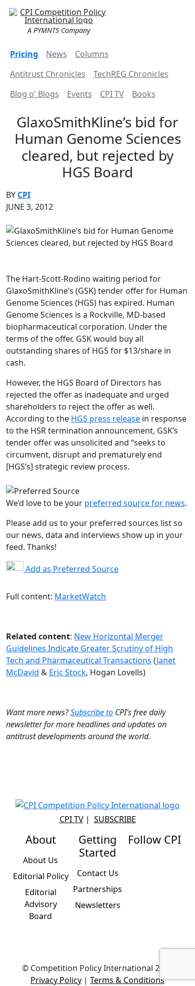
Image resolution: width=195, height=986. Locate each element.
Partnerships (97, 889)
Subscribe (115, 819)
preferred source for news (134, 502)
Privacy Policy (56, 980)
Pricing (24, 53)
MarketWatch (80, 596)
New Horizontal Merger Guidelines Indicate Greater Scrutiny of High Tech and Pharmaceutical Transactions (89, 648)
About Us (40, 860)
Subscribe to (91, 712)
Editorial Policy (40, 876)
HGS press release (105, 418)
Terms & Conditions (127, 980)
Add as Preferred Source (71, 568)
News (56, 53)
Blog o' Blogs (34, 93)
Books (144, 93)
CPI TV (112, 93)
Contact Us (97, 873)
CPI (24, 194)
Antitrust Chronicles (48, 73)
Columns (91, 53)
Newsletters (97, 905)
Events (79, 93)
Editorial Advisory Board (40, 904)
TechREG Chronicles (131, 73)
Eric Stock (67, 672)
